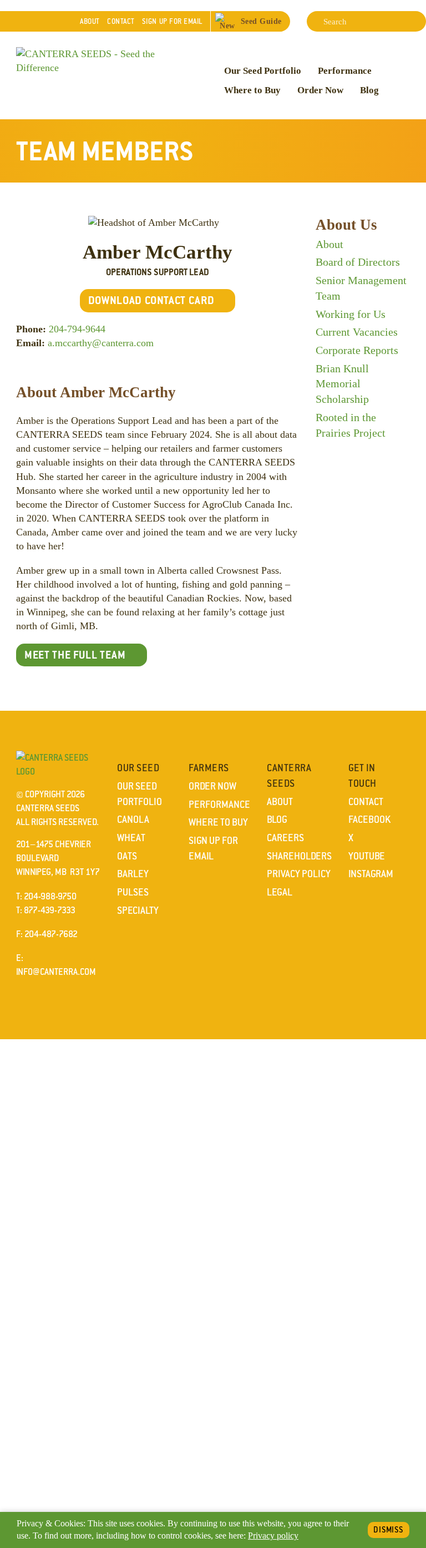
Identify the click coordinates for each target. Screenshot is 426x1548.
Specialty (138, 910)
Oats (127, 856)
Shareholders (299, 856)
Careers (285, 838)
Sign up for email (172, 21)
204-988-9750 (50, 896)
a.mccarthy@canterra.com (101, 342)
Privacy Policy (299, 874)
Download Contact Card (151, 300)
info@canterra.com (56, 972)
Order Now (320, 90)
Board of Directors (358, 262)
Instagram (370, 874)
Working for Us (351, 314)
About (90, 21)
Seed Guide (261, 21)
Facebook (369, 819)
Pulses (133, 892)
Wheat (131, 838)
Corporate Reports (357, 350)
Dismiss (388, 1530)
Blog (369, 90)
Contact (121, 21)
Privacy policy (273, 1536)
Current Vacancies (357, 332)
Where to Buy (252, 90)
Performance (345, 70)
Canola (133, 819)
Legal (279, 892)
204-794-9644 (77, 329)
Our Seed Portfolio (262, 70)
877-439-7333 (49, 910)
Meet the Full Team (75, 654)
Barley (133, 874)
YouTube (366, 856)
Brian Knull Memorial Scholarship (342, 383)
